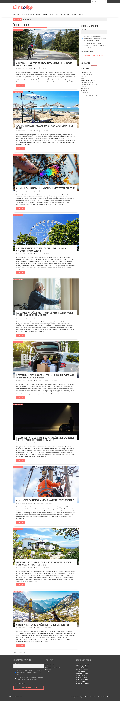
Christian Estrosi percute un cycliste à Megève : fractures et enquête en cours (44, 64)
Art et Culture (65, 14)
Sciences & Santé (53, 14)
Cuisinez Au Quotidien (82, 683)
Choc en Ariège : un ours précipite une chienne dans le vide (42, 624)
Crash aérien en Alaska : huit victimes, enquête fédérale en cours (45, 188)
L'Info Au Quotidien (81, 666)
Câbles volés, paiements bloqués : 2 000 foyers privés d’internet (45, 500)
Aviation (83, 90)
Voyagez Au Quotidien (82, 681)
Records (74, 14)
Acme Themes (107, 697)
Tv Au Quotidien (80, 672)
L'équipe (47, 672)
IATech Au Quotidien (82, 679)
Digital (81, 14)
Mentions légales (50, 666)
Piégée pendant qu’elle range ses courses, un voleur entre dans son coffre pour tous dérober (45, 376)
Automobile (84, 88)
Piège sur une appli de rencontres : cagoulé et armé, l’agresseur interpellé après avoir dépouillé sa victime (45, 439)
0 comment (45, 68)
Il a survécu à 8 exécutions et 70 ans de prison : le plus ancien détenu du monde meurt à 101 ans (44, 314)
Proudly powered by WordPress (79, 697)
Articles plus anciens (20, 652)
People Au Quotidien (82, 670)
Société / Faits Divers (34, 14)
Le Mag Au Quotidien (82, 673)
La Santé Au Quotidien (82, 664)
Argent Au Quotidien (82, 675)
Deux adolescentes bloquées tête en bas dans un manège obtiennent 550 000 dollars (41, 249)
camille (30, 68)
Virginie (30, 253)
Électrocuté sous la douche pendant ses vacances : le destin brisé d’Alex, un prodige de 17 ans (43, 563)
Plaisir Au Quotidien (81, 677)
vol (47, 380)
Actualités (16, 14)
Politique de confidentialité (52, 668)
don (37, 380)
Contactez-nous (49, 664)
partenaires (89, 51)
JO (36, 253)
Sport (44, 14)
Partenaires (48, 670)
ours (37, 68)
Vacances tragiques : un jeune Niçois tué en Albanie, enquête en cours (44, 126)
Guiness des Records (87, 80)
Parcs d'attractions (86, 94)
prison (42, 318)
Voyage (23, 14)
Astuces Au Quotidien (82, 668)
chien (37, 627)
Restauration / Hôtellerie (88, 96)
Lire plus (21, 86)
